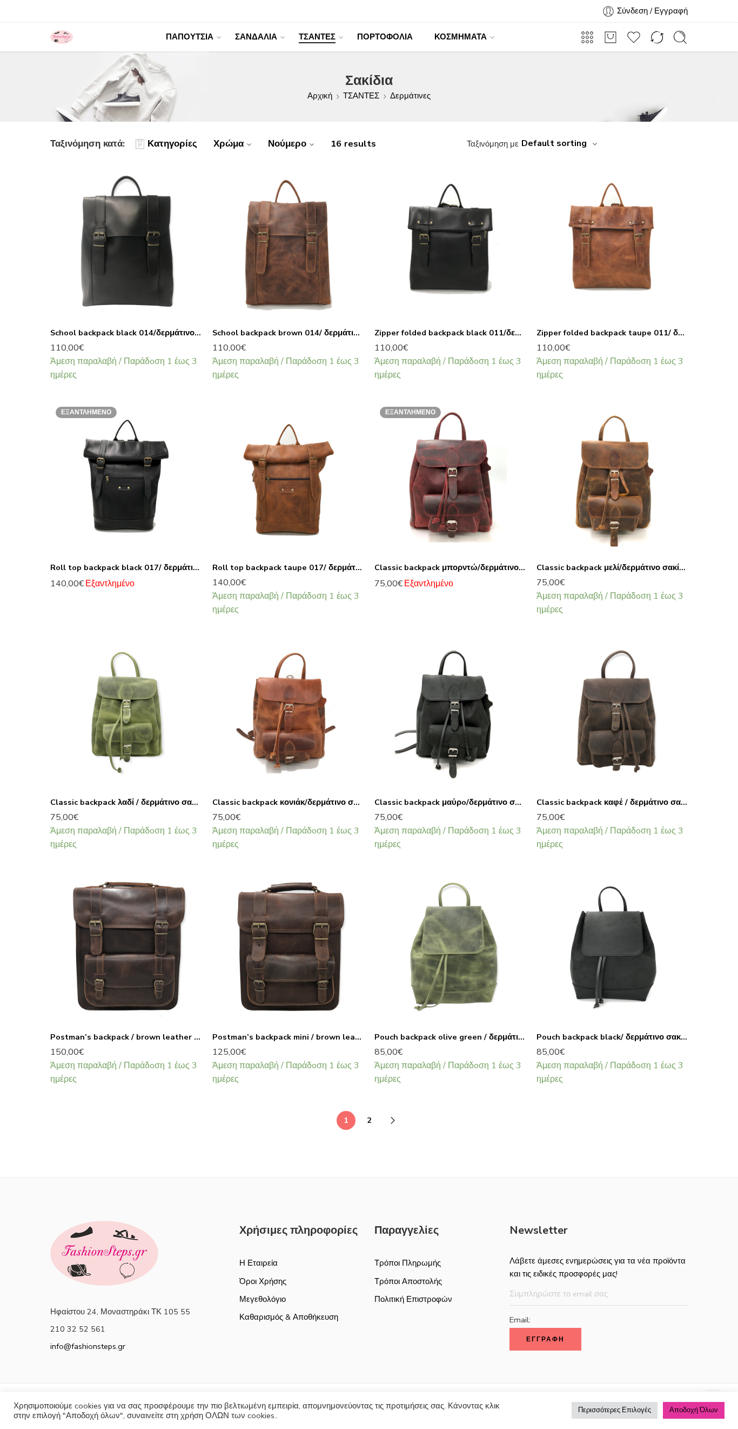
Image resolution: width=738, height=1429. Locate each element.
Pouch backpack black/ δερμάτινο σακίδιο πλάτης (612, 1036)
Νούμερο (287, 143)
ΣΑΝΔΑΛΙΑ (256, 36)
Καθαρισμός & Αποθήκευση (288, 1317)
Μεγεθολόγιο (262, 1299)
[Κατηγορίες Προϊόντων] (587, 37)
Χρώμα (228, 143)
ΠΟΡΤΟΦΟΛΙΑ (385, 36)
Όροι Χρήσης (262, 1281)
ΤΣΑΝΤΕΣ (317, 36)
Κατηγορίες (172, 143)
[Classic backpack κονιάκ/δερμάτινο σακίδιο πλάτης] (288, 712)
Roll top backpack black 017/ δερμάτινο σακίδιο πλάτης (126, 567)
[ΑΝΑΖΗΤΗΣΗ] (680, 37)
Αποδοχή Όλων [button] (693, 1410)
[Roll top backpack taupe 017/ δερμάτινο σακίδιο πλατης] (288, 477)
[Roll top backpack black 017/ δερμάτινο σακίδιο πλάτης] (126, 477)
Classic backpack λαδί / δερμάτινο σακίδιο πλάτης (126, 802)
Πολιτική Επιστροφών (413, 1299)
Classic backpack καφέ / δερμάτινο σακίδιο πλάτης (612, 802)
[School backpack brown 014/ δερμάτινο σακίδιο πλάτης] (288, 242)
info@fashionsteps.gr (87, 1346)
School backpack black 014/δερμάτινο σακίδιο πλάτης (126, 332)
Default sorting (554, 143)
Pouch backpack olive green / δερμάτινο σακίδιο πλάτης (450, 1036)
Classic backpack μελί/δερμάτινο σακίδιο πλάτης (612, 567)
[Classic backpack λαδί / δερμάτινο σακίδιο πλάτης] (126, 712)
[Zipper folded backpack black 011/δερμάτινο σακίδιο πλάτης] (450, 242)
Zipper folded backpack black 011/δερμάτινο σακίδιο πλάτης (450, 332)
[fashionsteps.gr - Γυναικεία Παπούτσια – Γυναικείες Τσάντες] (61, 37)
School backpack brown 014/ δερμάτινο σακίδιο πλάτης (288, 332)
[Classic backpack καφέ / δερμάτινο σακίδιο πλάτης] (612, 712)
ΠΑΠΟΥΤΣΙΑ (189, 36)
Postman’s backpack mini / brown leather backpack (288, 1036)
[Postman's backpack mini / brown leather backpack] (288, 946)
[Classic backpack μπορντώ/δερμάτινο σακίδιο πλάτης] (450, 477)
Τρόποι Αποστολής (408, 1281)
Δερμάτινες (410, 95)
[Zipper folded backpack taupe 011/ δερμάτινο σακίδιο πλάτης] (612, 242)
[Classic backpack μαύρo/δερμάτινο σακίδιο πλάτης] (450, 712)
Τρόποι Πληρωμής (407, 1263)
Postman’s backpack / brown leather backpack (126, 1036)
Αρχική (319, 95)
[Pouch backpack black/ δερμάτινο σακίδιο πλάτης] (612, 946)
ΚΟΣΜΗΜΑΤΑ (460, 36)
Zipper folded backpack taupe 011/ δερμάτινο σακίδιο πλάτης (612, 332)
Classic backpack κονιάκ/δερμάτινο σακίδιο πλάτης (288, 802)
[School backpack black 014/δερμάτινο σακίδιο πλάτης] (126, 242)
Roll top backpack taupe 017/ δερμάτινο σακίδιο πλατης (288, 567)
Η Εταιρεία (258, 1263)
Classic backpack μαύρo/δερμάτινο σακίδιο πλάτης (450, 802)
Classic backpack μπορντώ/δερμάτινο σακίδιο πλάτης (450, 567)
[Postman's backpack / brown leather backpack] (126, 946)
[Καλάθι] (610, 37)
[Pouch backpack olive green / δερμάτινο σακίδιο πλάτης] (450, 946)
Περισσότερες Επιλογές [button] (614, 1410)
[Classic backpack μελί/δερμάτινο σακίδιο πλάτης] (612, 477)
